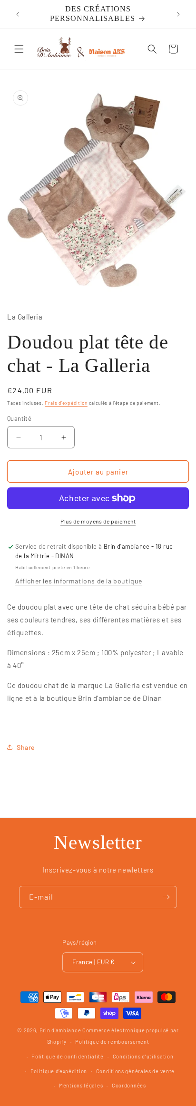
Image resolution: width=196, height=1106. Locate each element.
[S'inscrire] (166, 897)
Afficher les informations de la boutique (78, 581)
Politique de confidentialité (67, 1056)
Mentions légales (81, 1085)
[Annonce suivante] (178, 14)
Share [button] (26, 747)
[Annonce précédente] (17, 14)
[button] (19, 49)
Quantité (19, 418)
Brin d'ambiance (60, 1030)
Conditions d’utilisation (143, 1056)
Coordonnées (129, 1085)
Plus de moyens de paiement (98, 521)
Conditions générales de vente (135, 1071)
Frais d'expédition (66, 403)
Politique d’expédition (58, 1071)
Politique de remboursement (112, 1041)
